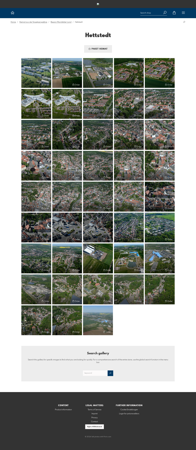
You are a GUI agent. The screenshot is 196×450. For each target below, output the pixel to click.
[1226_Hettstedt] (98, 289)
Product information (63, 410)
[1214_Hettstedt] (36, 228)
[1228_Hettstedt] (160, 289)
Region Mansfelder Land (61, 22)
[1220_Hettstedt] (67, 258)
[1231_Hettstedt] (98, 320)
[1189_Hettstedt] (36, 73)
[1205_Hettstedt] (67, 166)
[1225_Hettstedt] (67, 289)
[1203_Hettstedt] (160, 135)
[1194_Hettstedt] (36, 104)
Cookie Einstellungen (129, 410)
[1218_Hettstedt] (160, 228)
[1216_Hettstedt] (98, 228)
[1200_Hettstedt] (67, 135)
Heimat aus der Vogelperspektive (33, 22)
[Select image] (24, 84)
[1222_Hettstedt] (129, 258)
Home (13, 22)
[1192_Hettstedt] (129, 73)
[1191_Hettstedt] (98, 73)
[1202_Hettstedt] (129, 135)
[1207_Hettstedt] (129, 166)
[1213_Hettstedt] (160, 197)
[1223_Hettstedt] (160, 258)
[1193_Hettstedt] (160, 73)
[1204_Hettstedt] (36, 166)
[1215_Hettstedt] (67, 228)
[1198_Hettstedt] (160, 104)
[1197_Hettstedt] (129, 104)
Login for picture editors (129, 414)
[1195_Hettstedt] (67, 104)
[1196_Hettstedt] (98, 104)
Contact (94, 422)
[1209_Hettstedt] (36, 197)
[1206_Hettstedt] (98, 166)
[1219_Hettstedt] (36, 258)
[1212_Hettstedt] (129, 197)
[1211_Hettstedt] (98, 197)
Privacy (94, 418)
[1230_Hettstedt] (67, 320)
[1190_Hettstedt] (67, 73)
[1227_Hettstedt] (129, 289)
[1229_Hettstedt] (36, 320)
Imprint (94, 414)
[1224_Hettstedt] (36, 289)
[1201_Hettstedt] (98, 135)
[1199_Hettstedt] (36, 135)
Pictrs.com (107, 437)
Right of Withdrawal (94, 427)
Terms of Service (94, 410)
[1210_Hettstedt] (67, 197)
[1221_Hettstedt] (98, 258)
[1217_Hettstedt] (129, 228)
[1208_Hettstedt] (160, 166)
